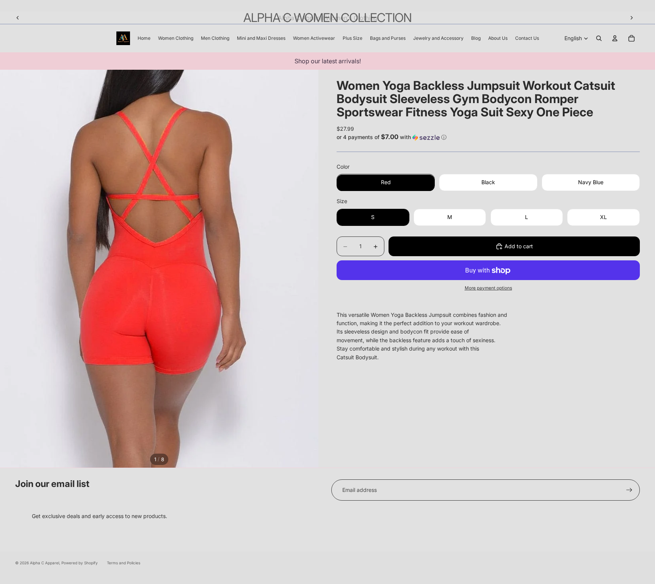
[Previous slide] (17, 17)
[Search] (599, 38)
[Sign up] (629, 490)
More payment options (488, 288)
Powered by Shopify (79, 563)
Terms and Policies (123, 563)
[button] (488, 137)
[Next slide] (631, 17)
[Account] (614, 38)
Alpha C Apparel (44, 563)
